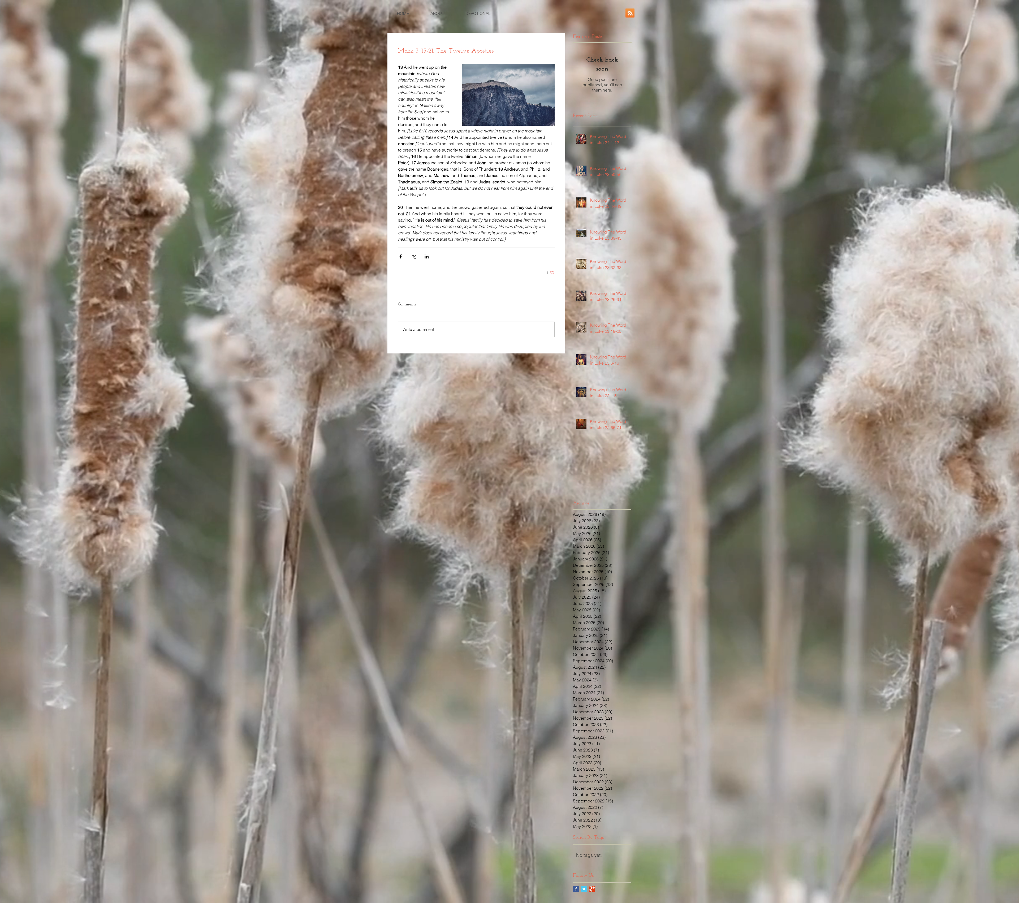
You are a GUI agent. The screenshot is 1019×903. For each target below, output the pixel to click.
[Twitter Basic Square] (584, 889)
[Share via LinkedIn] (426, 256)
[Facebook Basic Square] (576, 889)
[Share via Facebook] (400, 256)
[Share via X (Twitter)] (413, 256)
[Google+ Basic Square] (592, 889)
